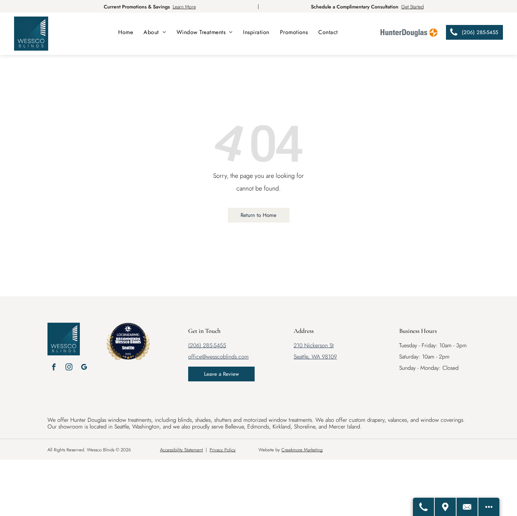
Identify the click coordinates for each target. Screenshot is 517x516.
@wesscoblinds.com (225, 357)
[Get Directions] (446, 507)
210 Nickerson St (314, 345)
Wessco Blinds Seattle (128, 344)
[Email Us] (467, 507)
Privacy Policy (223, 449)
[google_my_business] (84, 368)
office (195, 357)
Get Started (412, 6)
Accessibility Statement (181, 449)
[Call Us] (424, 507)
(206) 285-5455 (207, 345)
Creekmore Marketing (302, 449)
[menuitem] (125, 32)
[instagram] (69, 368)
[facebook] (54, 368)
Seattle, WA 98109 (315, 357)
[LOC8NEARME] (128, 333)
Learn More (184, 6)
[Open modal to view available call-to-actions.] (488, 507)
